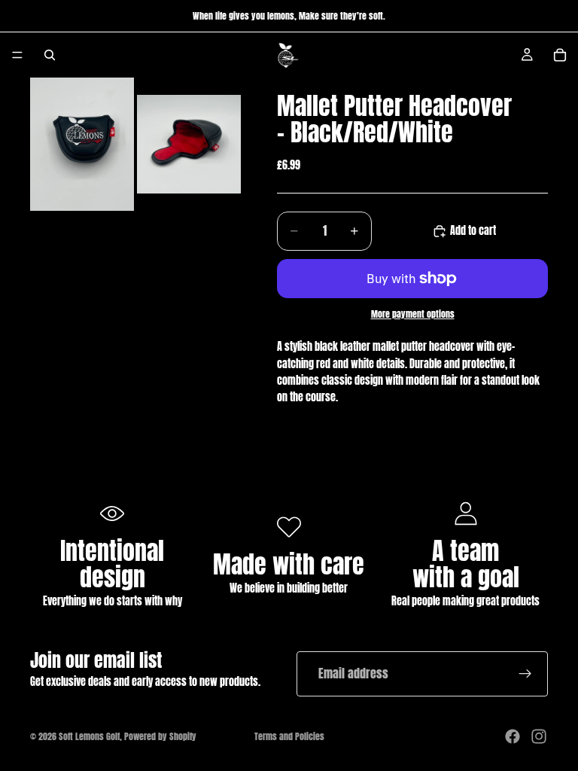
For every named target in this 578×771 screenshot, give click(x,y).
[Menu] (17, 55)
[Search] (49, 55)
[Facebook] (512, 736)
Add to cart (473, 231)
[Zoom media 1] (82, 144)
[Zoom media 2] (189, 144)
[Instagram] (539, 736)
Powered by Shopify (160, 736)
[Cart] (559, 55)
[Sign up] (525, 674)
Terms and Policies (289, 736)
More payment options (413, 314)
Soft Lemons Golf (89, 736)
